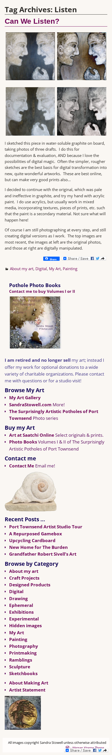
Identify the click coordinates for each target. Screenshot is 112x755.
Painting (70, 268)
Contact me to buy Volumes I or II (42, 291)
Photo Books (23, 442)
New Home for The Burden (38, 547)
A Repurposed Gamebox (35, 534)
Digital (41, 268)
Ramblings (20, 660)
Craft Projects (24, 578)
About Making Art (28, 683)
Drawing (18, 598)
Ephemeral (21, 605)
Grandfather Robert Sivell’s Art (42, 554)
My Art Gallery (25, 398)
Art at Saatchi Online (31, 435)
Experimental (24, 619)
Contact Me (21, 466)
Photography (23, 646)
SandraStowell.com (30, 405)
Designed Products (29, 585)
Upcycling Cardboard (32, 540)
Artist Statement (27, 690)
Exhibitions (21, 612)
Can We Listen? (32, 21)
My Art (55, 268)
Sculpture (19, 667)
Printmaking (23, 653)
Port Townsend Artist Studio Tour (45, 527)
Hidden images (25, 626)
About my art (21, 268)
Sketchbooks (23, 673)
